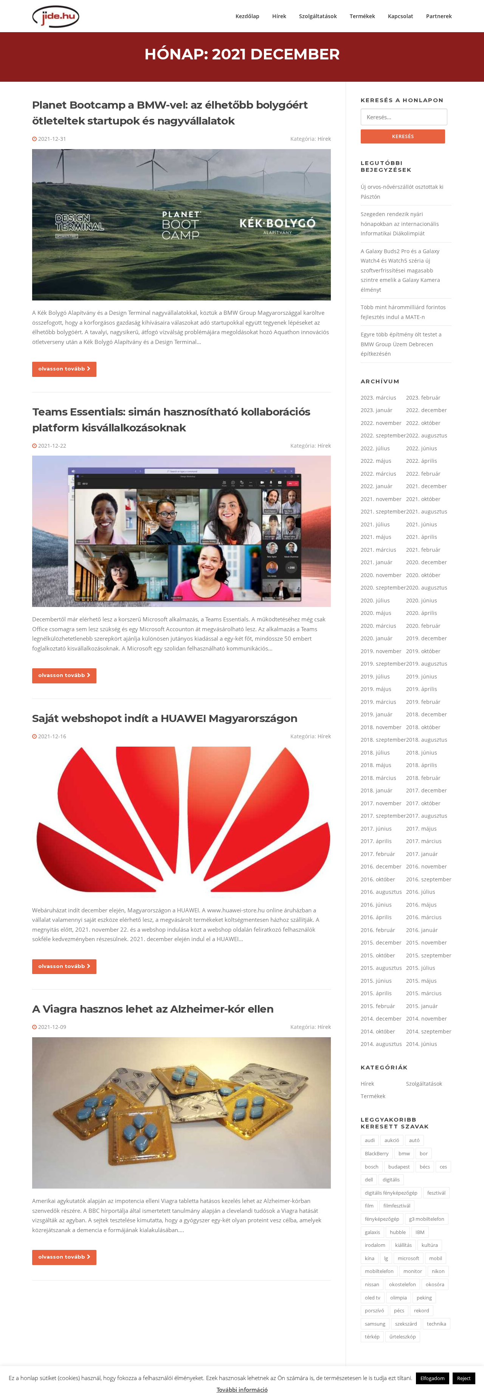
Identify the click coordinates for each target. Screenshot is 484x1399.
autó (414, 1140)
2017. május (421, 828)
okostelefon (402, 1284)
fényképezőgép (382, 1218)
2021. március (378, 549)
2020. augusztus (426, 587)
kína (369, 1258)
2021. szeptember (383, 511)
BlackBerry (377, 1153)
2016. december (381, 866)
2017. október (423, 803)
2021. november (381, 499)
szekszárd (406, 1323)
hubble (398, 1232)
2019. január (376, 714)
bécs (425, 1166)
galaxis (372, 1232)
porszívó (374, 1310)
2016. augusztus (381, 891)
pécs (399, 1310)
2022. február (423, 473)
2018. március (378, 777)
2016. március (424, 917)
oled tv (372, 1297)
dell (369, 1179)
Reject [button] (464, 1378)
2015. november (426, 942)
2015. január (422, 1006)
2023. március (378, 397)
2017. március (424, 841)
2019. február (423, 701)
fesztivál (436, 1192)
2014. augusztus (381, 1043)
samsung (375, 1323)
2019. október (423, 651)
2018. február (423, 777)
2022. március (378, 473)
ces (443, 1166)
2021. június (421, 524)
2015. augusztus (381, 967)
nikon (438, 1271)
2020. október (423, 575)
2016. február (378, 930)
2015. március (424, 993)
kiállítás (403, 1245)
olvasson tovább (61, 369)
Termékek (362, 16)
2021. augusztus (426, 511)
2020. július (375, 600)
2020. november (381, 575)
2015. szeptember (428, 955)
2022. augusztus (426, 435)
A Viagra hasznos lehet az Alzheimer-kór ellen (152, 1008)
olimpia (398, 1297)
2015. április (376, 993)
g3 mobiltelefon (426, 1218)
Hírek (279, 16)
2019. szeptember (383, 663)
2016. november (426, 866)
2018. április (421, 765)
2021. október (423, 499)
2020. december (426, 562)
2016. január (422, 930)
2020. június (421, 600)
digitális (391, 1179)
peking (424, 1297)
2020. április (421, 612)
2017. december (426, 790)
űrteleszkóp (402, 1336)
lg (386, 1258)
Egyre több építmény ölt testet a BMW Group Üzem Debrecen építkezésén (401, 344)
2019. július (375, 676)
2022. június (421, 448)
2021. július (375, 524)
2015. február (378, 1006)
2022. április (421, 460)
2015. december (381, 942)
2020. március (378, 625)
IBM (420, 1232)
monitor (412, 1271)
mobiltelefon (379, 1271)
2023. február (423, 397)
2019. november (381, 651)
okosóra (435, 1284)
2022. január (376, 486)
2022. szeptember (383, 435)
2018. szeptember (383, 739)
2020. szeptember (383, 587)
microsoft (408, 1258)
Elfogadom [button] (432, 1378)
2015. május (421, 980)
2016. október (378, 879)
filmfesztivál (396, 1205)
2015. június (376, 980)
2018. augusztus (426, 739)
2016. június (376, 904)
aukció (392, 1140)
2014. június (421, 1043)
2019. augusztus (426, 663)
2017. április (376, 841)
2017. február (378, 853)
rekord (421, 1310)
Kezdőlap (247, 16)
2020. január (376, 638)
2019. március (378, 701)
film (369, 1205)
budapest (399, 1166)
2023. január (376, 410)
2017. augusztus (426, 815)
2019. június (421, 676)
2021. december (426, 486)
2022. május (376, 460)
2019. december (426, 638)
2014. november (426, 1018)
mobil (435, 1258)
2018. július (375, 752)
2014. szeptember (428, 1031)
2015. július (420, 967)
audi (370, 1140)
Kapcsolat (400, 16)
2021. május (376, 536)
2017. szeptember (383, 815)
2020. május (376, 612)
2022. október (423, 422)
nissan (372, 1284)
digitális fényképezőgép (391, 1192)
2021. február (423, 549)
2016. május (421, 904)
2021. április (421, 536)
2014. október (378, 1031)
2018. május (376, 765)
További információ (242, 1389)
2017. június (376, 828)
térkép (372, 1336)
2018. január (376, 790)
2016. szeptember (428, 879)
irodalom (375, 1245)
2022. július (375, 448)
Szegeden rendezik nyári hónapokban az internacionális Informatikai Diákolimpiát (400, 223)
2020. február (423, 625)
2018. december (426, 714)
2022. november (381, 422)
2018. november (381, 727)
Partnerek (439, 16)
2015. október (378, 955)
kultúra (430, 1245)
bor (424, 1153)
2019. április (421, 688)
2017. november (381, 803)
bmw (404, 1153)
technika (436, 1323)
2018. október (423, 727)
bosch (372, 1166)
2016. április (376, 917)
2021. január (376, 562)
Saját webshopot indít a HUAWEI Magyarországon (164, 718)
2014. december (381, 1018)
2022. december (426, 410)
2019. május (376, 688)
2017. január (422, 853)
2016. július (420, 891)
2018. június (421, 752)
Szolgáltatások (318, 16)
